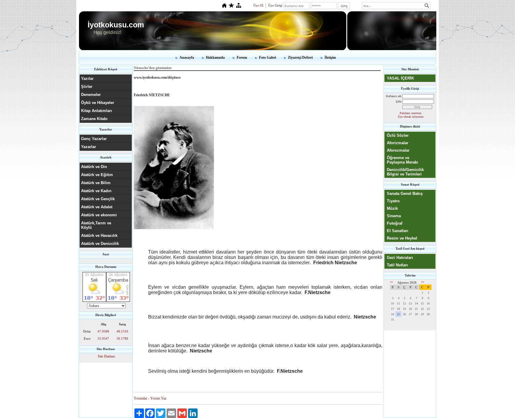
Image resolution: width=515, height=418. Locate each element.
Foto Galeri (267, 57)
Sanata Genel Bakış (405, 193)
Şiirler (86, 86)
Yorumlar (140, 398)
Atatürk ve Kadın (96, 191)
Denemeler (91, 94)
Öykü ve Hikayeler (97, 102)
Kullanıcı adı (393, 96)
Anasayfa (186, 57)
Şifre (398, 101)
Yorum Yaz (158, 398)
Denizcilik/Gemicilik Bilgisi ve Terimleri (405, 171)
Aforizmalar (397, 143)
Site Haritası (106, 356)
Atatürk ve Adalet (96, 207)
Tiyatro (393, 201)
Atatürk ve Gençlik (98, 199)
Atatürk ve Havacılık (99, 235)
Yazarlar (88, 146)
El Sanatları (397, 231)
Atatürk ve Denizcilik (100, 243)
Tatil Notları (397, 265)
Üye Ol (258, 5)
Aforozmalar (398, 150)
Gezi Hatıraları (400, 257)
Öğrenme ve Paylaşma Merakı (402, 160)
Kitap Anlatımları (96, 110)
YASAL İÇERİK (400, 78)
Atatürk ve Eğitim (97, 175)
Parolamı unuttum (410, 113)
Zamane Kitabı (94, 118)
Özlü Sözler (398, 135)
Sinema (394, 216)
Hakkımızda (215, 57)
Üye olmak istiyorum (411, 116)
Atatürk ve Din (94, 166)
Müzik (392, 208)
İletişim (330, 57)
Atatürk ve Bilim (96, 183)
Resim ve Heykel (402, 238)
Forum (242, 57)
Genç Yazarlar (94, 138)
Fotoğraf (394, 223)
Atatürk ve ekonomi (99, 215)
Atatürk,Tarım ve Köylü (96, 225)
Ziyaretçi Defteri (300, 57)
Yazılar (87, 78)
